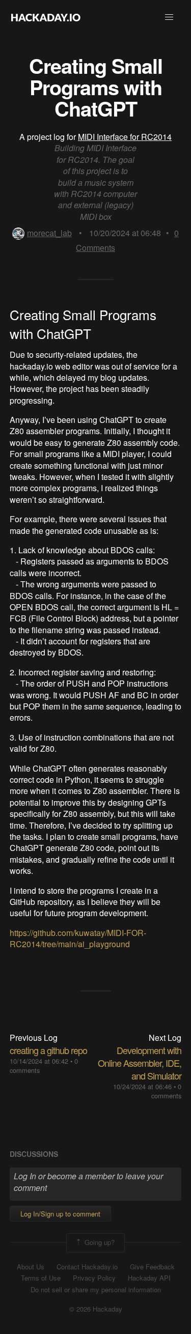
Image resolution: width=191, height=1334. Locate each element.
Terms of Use (41, 1278)
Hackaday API (149, 1278)
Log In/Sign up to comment (60, 1213)
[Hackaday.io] (46, 17)
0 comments (166, 1091)
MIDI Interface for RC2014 (125, 137)
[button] (169, 17)
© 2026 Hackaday (95, 1309)
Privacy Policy (94, 1278)
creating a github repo (48, 1050)
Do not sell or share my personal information (96, 1289)
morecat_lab (49, 233)
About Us (30, 1266)
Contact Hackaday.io (87, 1266)
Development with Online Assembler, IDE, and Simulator (139, 1062)
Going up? (99, 1241)
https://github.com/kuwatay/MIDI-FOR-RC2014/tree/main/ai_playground (78, 938)
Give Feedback (152, 1266)
